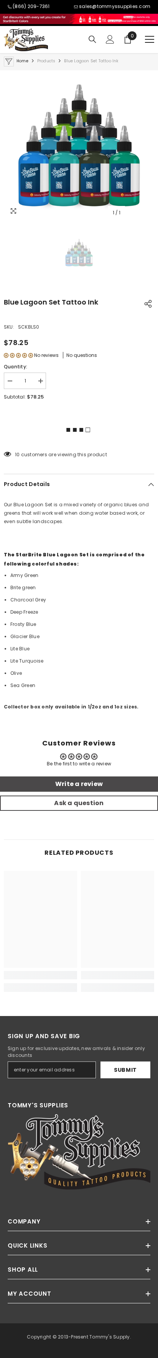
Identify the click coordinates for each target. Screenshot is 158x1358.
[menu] (149, 39)
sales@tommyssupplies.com (114, 6)
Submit (125, 1070)
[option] (79, 145)
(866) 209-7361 (31, 6)
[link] (40, 975)
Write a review (79, 783)
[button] (18, 355)
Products (46, 61)
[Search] (92, 39)
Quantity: (15, 366)
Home (22, 61)
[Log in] (110, 39)
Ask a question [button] (79, 803)
